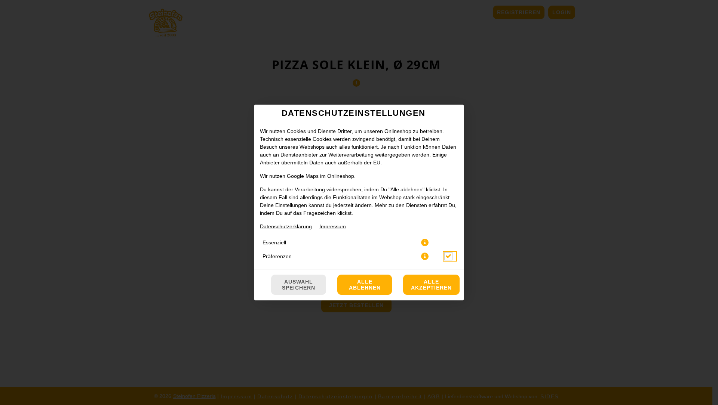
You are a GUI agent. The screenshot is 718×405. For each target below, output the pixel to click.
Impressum (332, 226)
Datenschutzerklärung (286, 226)
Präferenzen (277, 256)
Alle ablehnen (365, 285)
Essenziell (274, 242)
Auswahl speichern (298, 285)
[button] (425, 242)
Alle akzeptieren (431, 285)
